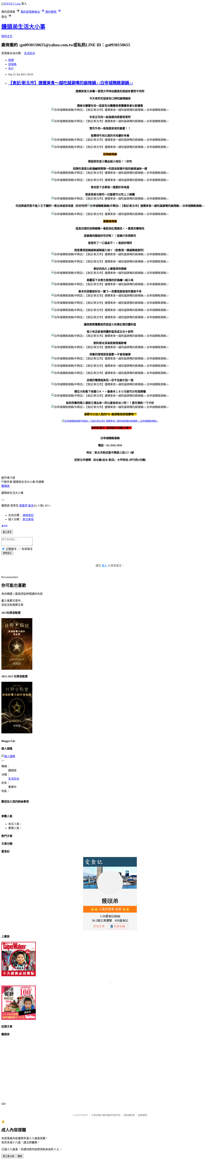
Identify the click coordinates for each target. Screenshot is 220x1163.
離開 (20, 1156)
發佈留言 (7, 553)
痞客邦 (23, 505)
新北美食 (28, 519)
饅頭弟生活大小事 (23, 27)
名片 (11, 68)
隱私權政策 (129, 1115)
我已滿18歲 (8, 1156)
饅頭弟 (5, 485)
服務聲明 (142, 1115)
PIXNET (84, 1115)
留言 (31, 505)
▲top (4, 525)
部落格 (12, 64)
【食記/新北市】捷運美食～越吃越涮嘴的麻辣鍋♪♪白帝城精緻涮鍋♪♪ (70, 83)
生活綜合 (29, 53)
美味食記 (28, 515)
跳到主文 (6, 36)
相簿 (11, 60)
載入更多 (7, 532)
